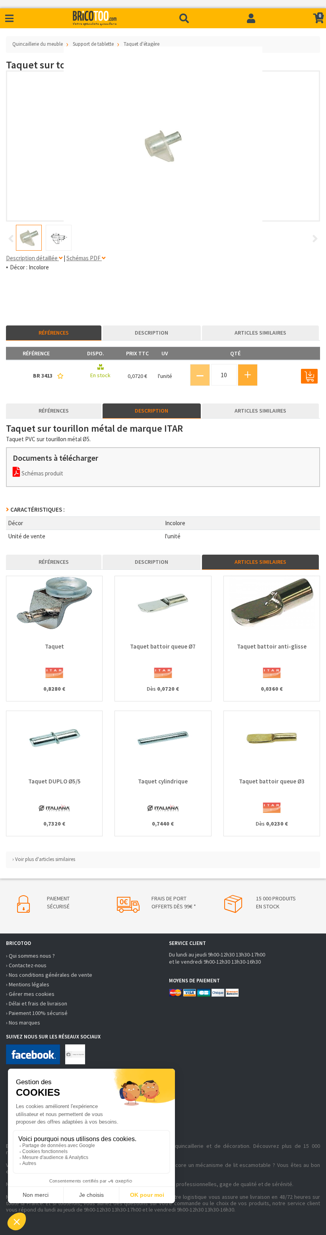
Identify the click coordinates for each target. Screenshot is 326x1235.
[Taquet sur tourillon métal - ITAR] (163, 146)
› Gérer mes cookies (30, 993)
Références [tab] (54, 332)
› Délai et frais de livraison (36, 1003)
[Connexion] (251, 18)
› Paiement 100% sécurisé (37, 1013)
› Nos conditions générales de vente (49, 974)
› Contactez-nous (26, 965)
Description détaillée (32, 258)
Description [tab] (151, 332)
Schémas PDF (84, 258)
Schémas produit (41, 473)
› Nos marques (23, 1022)
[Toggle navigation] (9, 18)
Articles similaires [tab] (260, 332)
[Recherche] (184, 18)
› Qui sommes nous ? (30, 955)
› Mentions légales (27, 984)
